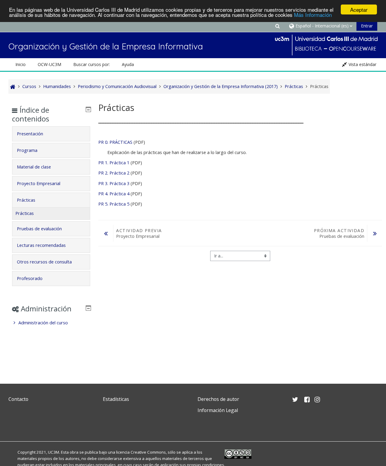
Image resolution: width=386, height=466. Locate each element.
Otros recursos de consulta (44, 262)
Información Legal (218, 410)
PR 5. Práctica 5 (113, 204)
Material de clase (34, 167)
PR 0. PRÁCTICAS (115, 142)
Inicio (20, 64)
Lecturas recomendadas (41, 245)
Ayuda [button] (128, 64)
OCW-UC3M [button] (49, 64)
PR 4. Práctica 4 (114, 194)
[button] (277, 25)
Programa (27, 150)
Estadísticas (116, 399)
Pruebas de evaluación (39, 228)
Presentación (30, 134)
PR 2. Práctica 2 (114, 173)
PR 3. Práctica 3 (113, 183)
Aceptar (359, 9)
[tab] (51, 134)
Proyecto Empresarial (38, 183)
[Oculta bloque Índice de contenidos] (88, 109)
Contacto (18, 399)
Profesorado (30, 278)
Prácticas (26, 200)
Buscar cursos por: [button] (91, 64)
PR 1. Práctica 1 (114, 162)
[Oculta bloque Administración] (88, 308)
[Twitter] (14, 424)
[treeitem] (51, 323)
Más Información (313, 15)
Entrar (367, 26)
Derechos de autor (218, 399)
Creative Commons (148, 452)
